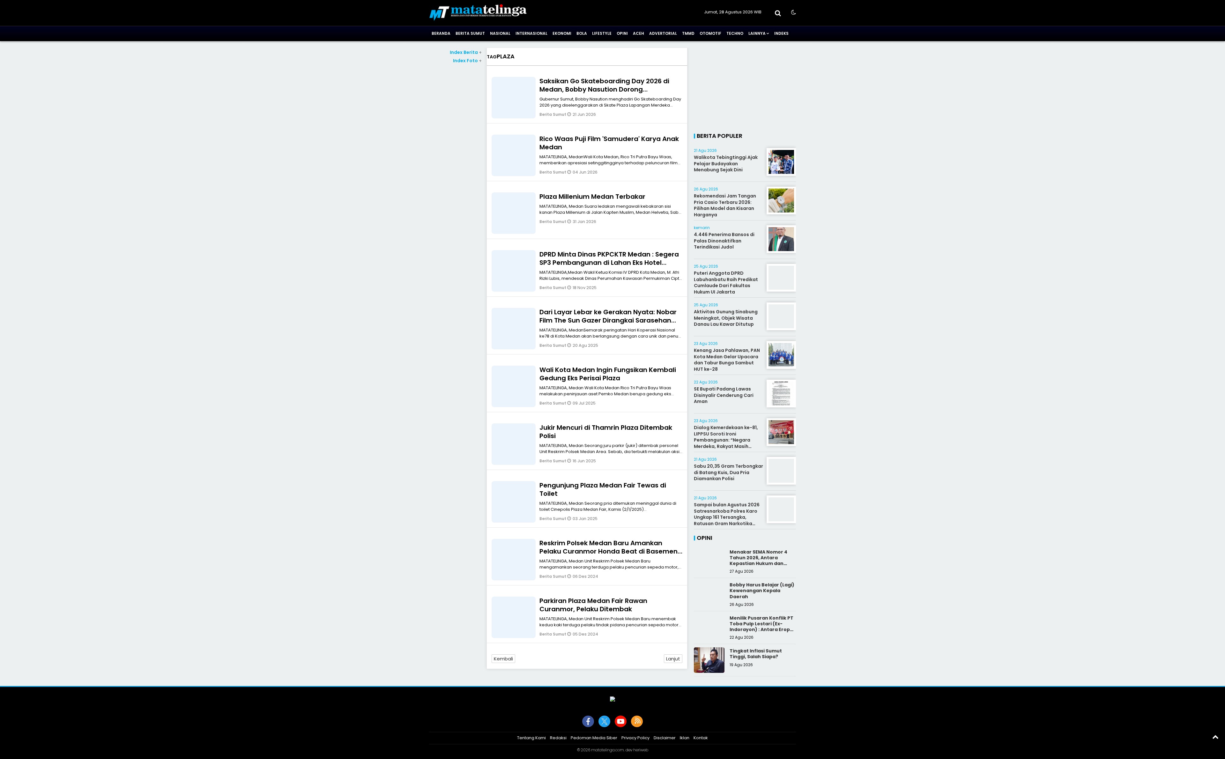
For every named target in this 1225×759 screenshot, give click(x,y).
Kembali (503, 658)
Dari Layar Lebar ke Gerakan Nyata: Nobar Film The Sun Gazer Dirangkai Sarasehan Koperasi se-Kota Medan (608, 320)
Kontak (701, 738)
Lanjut (673, 658)
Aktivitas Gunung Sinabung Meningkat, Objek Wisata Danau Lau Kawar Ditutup (726, 318)
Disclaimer (665, 738)
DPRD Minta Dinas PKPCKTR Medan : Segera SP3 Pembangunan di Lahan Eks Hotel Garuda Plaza (609, 262)
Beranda (441, 33)
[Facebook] (588, 721)
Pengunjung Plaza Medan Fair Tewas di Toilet (602, 489)
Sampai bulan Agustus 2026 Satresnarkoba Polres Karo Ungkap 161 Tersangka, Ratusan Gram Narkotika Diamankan (727, 517)
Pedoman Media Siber (594, 738)
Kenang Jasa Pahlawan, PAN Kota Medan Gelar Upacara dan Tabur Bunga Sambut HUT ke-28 (727, 359)
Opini (622, 33)
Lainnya (757, 33)
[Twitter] (604, 721)
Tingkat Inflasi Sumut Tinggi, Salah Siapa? (756, 654)
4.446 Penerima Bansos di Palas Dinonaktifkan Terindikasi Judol (724, 240)
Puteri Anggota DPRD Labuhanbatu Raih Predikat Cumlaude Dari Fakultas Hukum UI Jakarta (726, 282)
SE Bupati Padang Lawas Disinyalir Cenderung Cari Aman (724, 395)
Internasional (531, 33)
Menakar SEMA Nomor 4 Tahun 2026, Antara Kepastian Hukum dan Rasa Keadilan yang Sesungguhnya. (758, 563)
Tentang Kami (531, 738)
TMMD (688, 33)
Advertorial (663, 33)
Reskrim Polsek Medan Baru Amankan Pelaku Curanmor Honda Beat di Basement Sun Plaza (609, 551)
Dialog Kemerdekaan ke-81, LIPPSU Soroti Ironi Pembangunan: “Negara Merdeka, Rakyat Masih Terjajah (726, 440)
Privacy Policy (635, 738)
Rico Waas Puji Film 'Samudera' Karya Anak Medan (609, 143)
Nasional (500, 33)
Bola (581, 33)
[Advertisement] (455, 160)
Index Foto (467, 60)
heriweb (640, 750)
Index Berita (466, 52)
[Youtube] (621, 721)
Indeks (781, 33)
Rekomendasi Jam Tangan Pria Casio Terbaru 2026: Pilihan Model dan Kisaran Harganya (725, 205)
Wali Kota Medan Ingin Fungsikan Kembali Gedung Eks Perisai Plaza (607, 374)
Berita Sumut (470, 33)
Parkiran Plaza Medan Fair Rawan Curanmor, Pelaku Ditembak (593, 605)
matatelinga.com (607, 750)
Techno (734, 33)
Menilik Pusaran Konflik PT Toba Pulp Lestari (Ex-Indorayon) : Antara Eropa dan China (761, 627)
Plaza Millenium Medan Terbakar (592, 196)
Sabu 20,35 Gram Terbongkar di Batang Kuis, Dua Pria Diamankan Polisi (728, 472)
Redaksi (558, 738)
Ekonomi (562, 33)
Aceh (638, 33)
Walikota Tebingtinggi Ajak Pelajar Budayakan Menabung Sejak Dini (726, 163)
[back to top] (1215, 736)
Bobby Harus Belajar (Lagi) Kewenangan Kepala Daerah (762, 590)
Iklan (684, 738)
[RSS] (637, 721)
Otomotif (710, 33)
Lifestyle (602, 33)
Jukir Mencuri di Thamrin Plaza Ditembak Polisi (605, 431)
